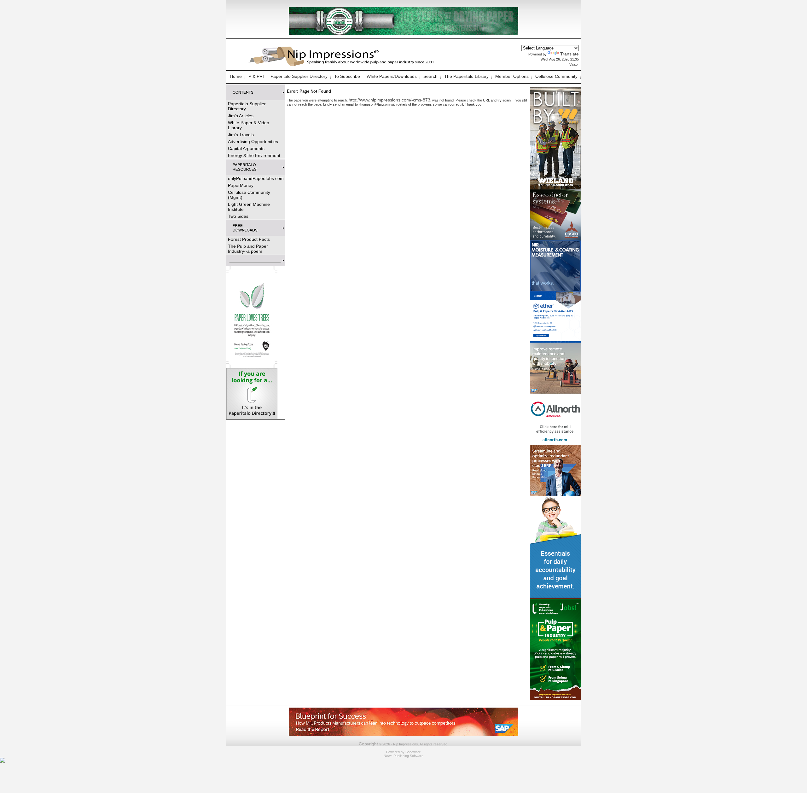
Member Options (512, 76)
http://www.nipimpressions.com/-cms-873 (389, 99)
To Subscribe (347, 76)
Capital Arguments (246, 148)
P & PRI (256, 76)
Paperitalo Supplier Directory (299, 76)
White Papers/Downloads (392, 76)
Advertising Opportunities (253, 141)
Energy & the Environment (254, 155)
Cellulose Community (556, 76)
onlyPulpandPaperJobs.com (256, 178)
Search (430, 76)
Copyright (368, 743)
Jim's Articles (240, 115)
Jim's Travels (241, 134)
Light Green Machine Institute (249, 207)
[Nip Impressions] (343, 65)
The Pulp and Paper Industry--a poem (248, 249)
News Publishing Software (403, 756)
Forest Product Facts (249, 239)
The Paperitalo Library (466, 76)
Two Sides (238, 216)
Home (236, 76)
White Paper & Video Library (248, 125)
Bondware (413, 752)
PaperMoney (240, 185)
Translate (569, 53)
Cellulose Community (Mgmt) (249, 195)
